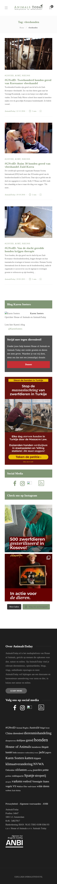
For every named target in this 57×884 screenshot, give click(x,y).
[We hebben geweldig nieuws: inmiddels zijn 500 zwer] (28, 528)
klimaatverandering (19, 764)
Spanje (29, 775)
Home (22, 28)
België (42, 728)
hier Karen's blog (17, 325)
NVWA (38, 764)
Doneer (28, 364)
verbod (27, 781)
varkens (17, 781)
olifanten (21, 769)
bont (48, 728)
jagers (48, 752)
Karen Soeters (37, 313)
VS (14, 786)
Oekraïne (10, 770)
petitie (46, 770)
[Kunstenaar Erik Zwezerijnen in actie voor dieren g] (28, 577)
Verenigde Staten (40, 781)
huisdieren (36, 747)
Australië (34, 727)
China (9, 733)
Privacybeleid (12, 804)
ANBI (45, 804)
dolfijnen (20, 740)
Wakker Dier (22, 786)
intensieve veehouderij (25, 753)
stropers (8, 782)
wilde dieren (43, 786)
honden (41, 739)
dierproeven (11, 741)
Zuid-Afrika (16, 790)
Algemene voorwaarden (30, 804)
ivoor (36, 753)
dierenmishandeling (37, 733)
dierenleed (18, 733)
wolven (8, 790)
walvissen (32, 786)
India (15, 752)
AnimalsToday (10, 111)
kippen (37, 758)
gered (29, 740)
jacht (42, 752)
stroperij (40, 775)
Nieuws (26, 75)
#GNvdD (9, 75)
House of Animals (22, 317)
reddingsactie (18, 776)
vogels (9, 786)
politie (8, 776)
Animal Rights (22, 728)
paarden (37, 769)
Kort (18, 75)
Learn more (16, 691)
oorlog (29, 770)
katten (29, 758)
